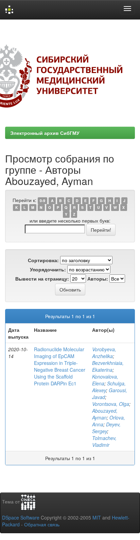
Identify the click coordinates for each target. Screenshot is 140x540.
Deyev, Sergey (106, 428)
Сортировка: (43, 260)
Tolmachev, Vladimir (104, 441)
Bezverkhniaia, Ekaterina (108, 366)
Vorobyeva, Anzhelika (104, 352)
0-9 (42, 200)
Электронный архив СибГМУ (45, 132)
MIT (96, 517)
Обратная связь (41, 524)
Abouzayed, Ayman (105, 414)
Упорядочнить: (48, 269)
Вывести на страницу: (42, 278)
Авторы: (97, 278)
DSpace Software (20, 517)
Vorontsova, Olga (110, 403)
